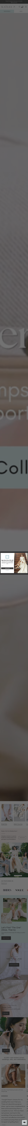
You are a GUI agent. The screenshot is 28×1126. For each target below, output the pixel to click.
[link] (7, 557)
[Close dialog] (26, 553)
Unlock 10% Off (7, 568)
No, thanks (7, 570)
